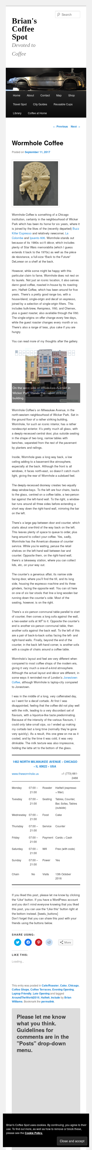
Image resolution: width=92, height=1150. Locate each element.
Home (16, 95)
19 (24, 354)
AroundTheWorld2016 (26, 997)
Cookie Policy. (34, 1133)
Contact (45, 95)
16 (73, 351)
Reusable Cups (63, 104)
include (55, 997)
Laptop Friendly (21, 993)
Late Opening (41, 993)
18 (20, 354)
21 (31, 354)
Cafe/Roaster (50, 985)
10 (50, 351)
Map (59, 95)
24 (43, 354)
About (30, 95)
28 (58, 354)
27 (54, 354)
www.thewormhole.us (25, 773)
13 (62, 351)
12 (58, 351)
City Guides (40, 104)
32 (73, 354)
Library (17, 113)
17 (16, 354)
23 (39, 354)
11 (54, 351)
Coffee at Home (37, 113)
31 (69, 354)
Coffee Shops (20, 989)
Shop (71, 95)
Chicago (73, 985)
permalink (47, 1001)
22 (35, 354)
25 (47, 354)
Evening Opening (63, 989)
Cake (63, 985)
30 (66, 354)
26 (50, 354)
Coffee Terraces (40, 989)
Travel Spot (20, 104)
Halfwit (45, 997)
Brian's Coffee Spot (24, 28)
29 (62, 354)
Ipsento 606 (37, 238)
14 (66, 351)
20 (28, 354)
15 (69, 351)
